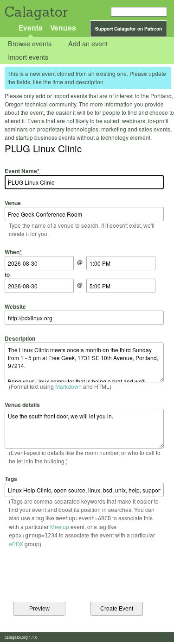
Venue (13, 203)
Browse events (30, 44)
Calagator (36, 12)
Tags (11, 478)
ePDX (16, 544)
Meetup (59, 526)
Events (31, 27)
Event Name (22, 171)
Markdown (68, 386)
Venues (63, 27)
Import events (28, 57)
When (13, 252)
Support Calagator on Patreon (128, 28)
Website (15, 306)
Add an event (88, 44)
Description (20, 338)
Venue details (22, 404)
